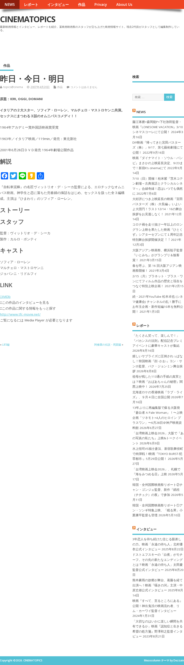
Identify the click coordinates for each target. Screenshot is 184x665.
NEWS (9, 4)
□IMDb (5, 296)
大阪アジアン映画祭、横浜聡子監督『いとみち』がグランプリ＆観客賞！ (157, 255)
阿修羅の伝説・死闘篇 (107, 344)
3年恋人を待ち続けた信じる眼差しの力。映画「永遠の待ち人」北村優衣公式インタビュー (157, 544)
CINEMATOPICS (27, 19)
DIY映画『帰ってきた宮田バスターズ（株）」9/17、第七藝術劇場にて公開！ (157, 147)
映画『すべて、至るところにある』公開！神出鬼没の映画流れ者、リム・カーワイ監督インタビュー (157, 606)
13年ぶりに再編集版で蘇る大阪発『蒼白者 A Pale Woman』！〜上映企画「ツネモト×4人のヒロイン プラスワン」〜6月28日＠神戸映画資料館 (157, 418)
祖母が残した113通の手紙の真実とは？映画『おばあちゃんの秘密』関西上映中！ (157, 381)
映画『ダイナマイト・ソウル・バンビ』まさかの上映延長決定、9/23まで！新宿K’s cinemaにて (157, 163)
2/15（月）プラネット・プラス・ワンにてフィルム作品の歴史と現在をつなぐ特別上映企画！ (157, 281)
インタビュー (58, 4)
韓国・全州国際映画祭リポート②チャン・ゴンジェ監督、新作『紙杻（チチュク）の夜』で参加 (157, 490)
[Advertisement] (98, 46)
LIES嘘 (6, 344)
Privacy (100, 4)
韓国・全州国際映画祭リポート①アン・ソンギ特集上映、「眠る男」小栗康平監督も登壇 (157, 510)
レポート (31, 4)
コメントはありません (83, 87)
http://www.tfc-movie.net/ (20, 314)
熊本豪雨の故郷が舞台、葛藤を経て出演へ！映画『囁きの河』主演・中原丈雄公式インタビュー (157, 585)
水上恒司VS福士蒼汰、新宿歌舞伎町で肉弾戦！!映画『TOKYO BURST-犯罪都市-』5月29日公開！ (157, 454)
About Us (124, 4)
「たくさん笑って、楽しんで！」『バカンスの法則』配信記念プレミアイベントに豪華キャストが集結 (157, 341)
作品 (81, 4)
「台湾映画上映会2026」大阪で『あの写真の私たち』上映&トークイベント (158, 438)
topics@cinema (13, 87)
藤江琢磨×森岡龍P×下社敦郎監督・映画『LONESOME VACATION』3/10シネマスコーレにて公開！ (157, 127)
